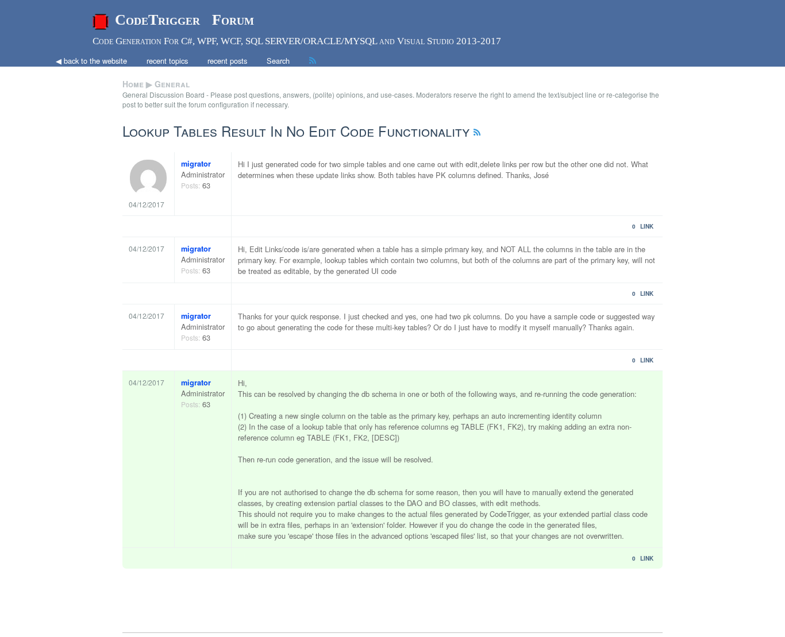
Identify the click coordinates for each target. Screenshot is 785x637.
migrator (196, 164)
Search (278, 60)
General (172, 84)
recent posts (227, 60)
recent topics (167, 60)
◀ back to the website (91, 60)
